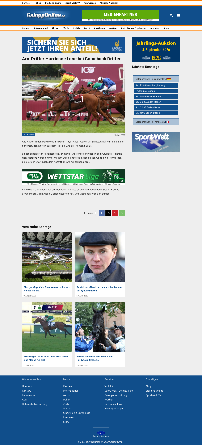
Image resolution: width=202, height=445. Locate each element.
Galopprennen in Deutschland (151, 79)
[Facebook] (102, 213)
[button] (171, 15)
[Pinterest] (115, 213)
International (28, 134)
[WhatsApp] (122, 213)
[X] (108, 213)
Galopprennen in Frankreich (150, 121)
